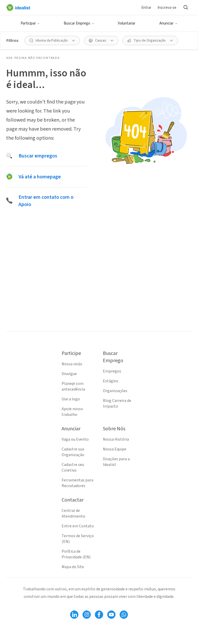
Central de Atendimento (73, 513)
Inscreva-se (167, 7)
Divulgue (69, 374)
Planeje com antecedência (73, 386)
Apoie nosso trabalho (72, 411)
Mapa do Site (73, 567)
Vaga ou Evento (75, 439)
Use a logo (71, 399)
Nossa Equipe (114, 449)
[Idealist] (18, 7)
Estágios (110, 381)
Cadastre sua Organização (73, 452)
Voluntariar (126, 23)
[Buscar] (185, 7)
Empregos (112, 371)
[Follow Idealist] (74, 614)
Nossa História (116, 439)
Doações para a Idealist (116, 461)
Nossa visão (72, 364)
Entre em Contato (78, 526)
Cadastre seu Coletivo (73, 467)
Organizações (115, 391)
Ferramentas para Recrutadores (77, 483)
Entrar (146, 7)
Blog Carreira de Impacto (117, 403)
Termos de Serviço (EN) (78, 538)
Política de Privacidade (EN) (76, 554)
